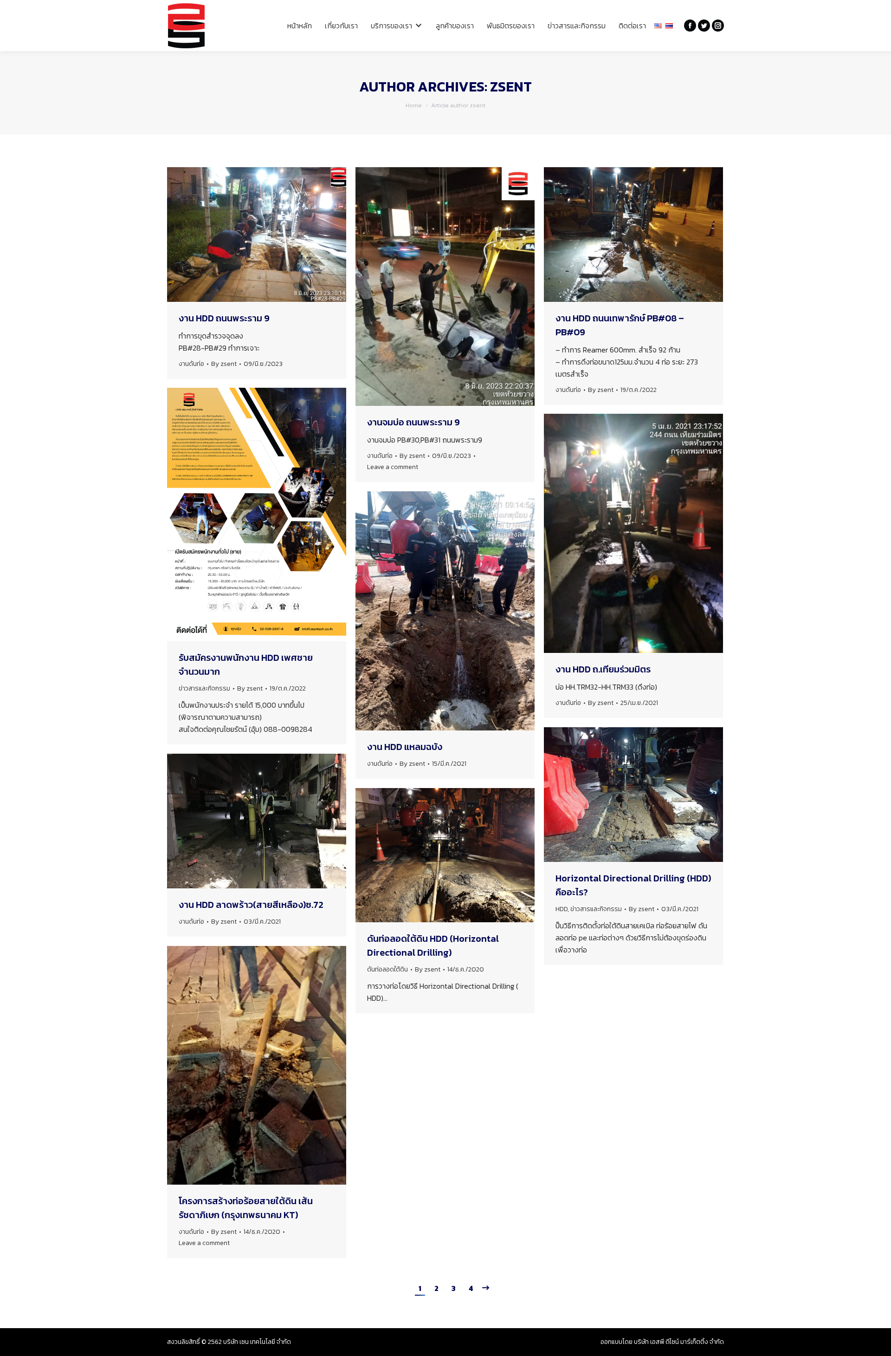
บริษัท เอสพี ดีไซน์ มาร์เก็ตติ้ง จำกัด (679, 1342)
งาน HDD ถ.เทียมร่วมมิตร (603, 669)
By (224, 364)
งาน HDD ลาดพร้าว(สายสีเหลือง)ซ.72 (251, 905)
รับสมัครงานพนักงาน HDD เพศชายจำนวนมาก (246, 664)
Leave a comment (392, 467)
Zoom (432, 855)
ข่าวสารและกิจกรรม (204, 688)
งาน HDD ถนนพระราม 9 (224, 318)
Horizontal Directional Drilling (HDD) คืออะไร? (633, 885)
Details (457, 855)
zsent (511, 86)
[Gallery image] (256, 1065)
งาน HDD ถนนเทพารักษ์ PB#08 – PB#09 (619, 325)
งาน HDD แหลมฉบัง (404, 747)
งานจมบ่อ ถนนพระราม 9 (413, 422)
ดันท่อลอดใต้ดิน (387, 969)
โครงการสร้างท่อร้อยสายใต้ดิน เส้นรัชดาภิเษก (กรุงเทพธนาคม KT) (246, 1208)
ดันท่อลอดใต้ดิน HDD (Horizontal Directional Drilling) (433, 945)
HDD (561, 909)
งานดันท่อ (191, 364)
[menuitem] (299, 25)
